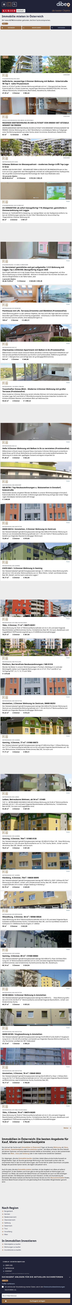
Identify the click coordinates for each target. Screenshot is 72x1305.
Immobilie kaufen (25, 1158)
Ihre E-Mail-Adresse (7, 1292)
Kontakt (8, 1271)
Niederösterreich (10, 1217)
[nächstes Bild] (70, 64)
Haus (66, 1147)
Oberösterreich (9, 1220)
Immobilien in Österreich (31, 1147)
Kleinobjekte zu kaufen (12, 1244)
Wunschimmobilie (57, 1178)
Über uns (9, 1265)
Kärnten (7, 1214)
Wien (6, 1234)
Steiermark (8, 1226)
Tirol (6, 1229)
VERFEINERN (61, 28)
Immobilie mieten (24, 1169)
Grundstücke (32, 1149)
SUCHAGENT (11, 28)
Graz (17, 1153)
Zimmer (7, 1149)
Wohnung (57, 1147)
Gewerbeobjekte (17, 1149)
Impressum (9, 1268)
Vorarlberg (8, 1232)
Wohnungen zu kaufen (12, 1247)
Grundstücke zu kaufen (12, 1250)
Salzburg (7, 1223)
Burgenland (8, 1211)
